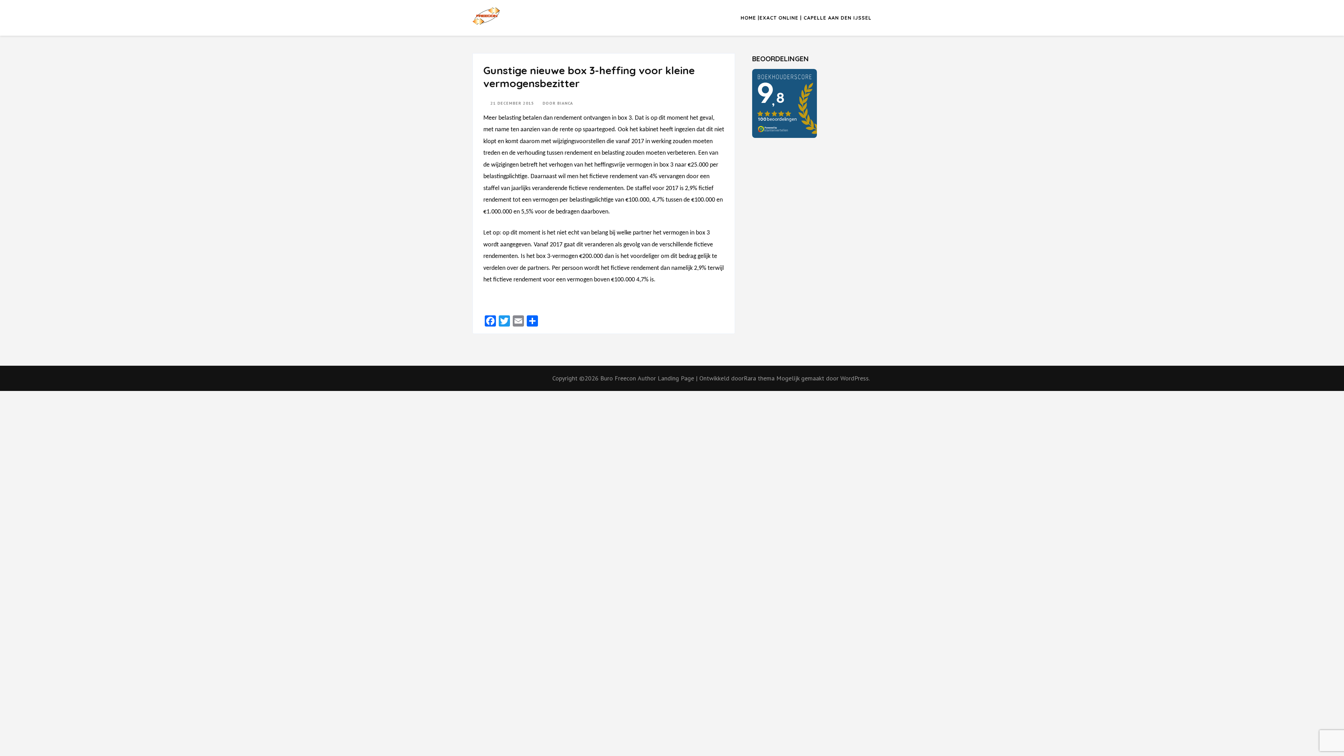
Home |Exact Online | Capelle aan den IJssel (806, 18)
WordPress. (855, 378)
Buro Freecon (618, 378)
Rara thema (760, 378)
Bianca (565, 103)
